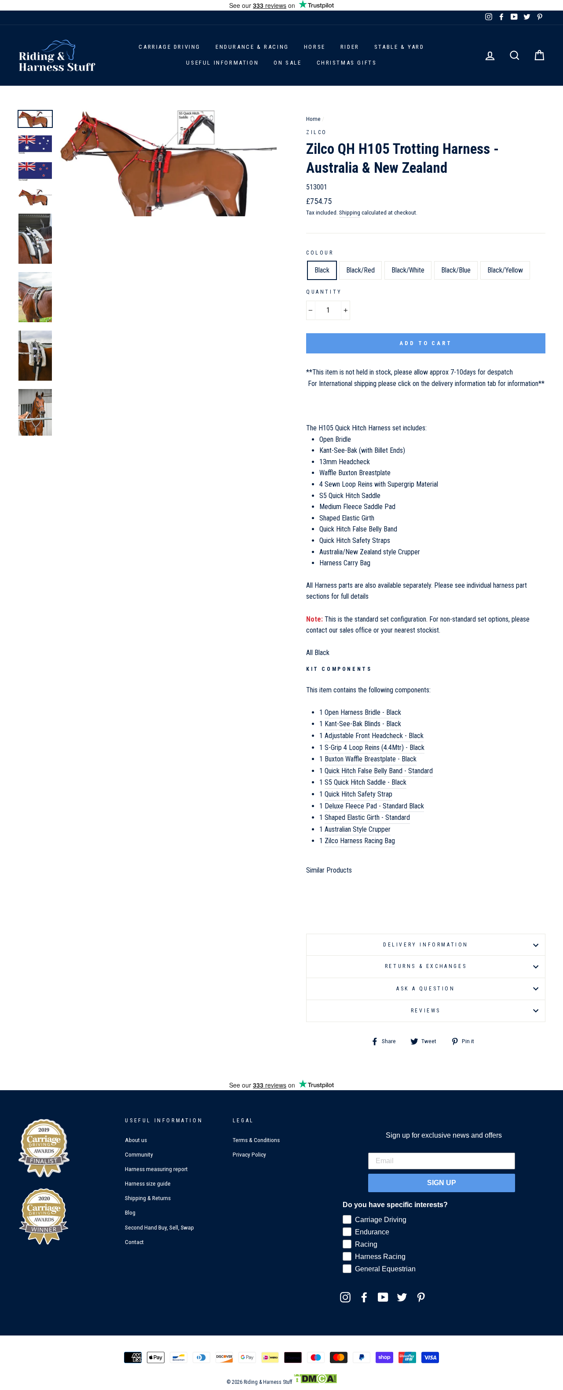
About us (136, 1139)
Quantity (324, 292)
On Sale (287, 62)
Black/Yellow (505, 270)
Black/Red (360, 270)
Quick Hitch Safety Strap (358, 794)
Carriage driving (170, 47)
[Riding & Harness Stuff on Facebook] (364, 1297)
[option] (168, 163)
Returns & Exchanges (426, 966)
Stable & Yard (399, 47)
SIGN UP (441, 1182)
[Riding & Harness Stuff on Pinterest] (421, 1297)
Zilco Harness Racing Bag (360, 841)
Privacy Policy (249, 1154)
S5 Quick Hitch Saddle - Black (365, 782)
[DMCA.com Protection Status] (315, 1382)
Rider (349, 47)
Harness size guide (148, 1183)
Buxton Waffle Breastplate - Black (371, 759)
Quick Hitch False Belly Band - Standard (379, 771)
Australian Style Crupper (358, 829)
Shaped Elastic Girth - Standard (367, 817)
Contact (134, 1241)
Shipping (349, 212)
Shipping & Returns (148, 1197)
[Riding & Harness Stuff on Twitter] (402, 1297)
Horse (314, 47)
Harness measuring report (156, 1168)
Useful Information (222, 62)
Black (321, 270)
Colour (320, 253)
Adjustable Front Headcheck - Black (374, 735)
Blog (130, 1212)
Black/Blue (456, 270)
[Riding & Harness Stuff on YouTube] (383, 1297)
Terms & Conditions (256, 1139)
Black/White (407, 270)
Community (139, 1154)
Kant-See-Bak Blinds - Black (363, 724)
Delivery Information (425, 945)
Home (313, 118)
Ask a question (425, 989)
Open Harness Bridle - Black (363, 712)
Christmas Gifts (347, 62)
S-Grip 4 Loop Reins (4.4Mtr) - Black (374, 747)
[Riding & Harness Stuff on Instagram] (345, 1297)
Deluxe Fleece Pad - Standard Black (374, 806)
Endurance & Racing (252, 47)
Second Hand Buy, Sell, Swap (159, 1227)
